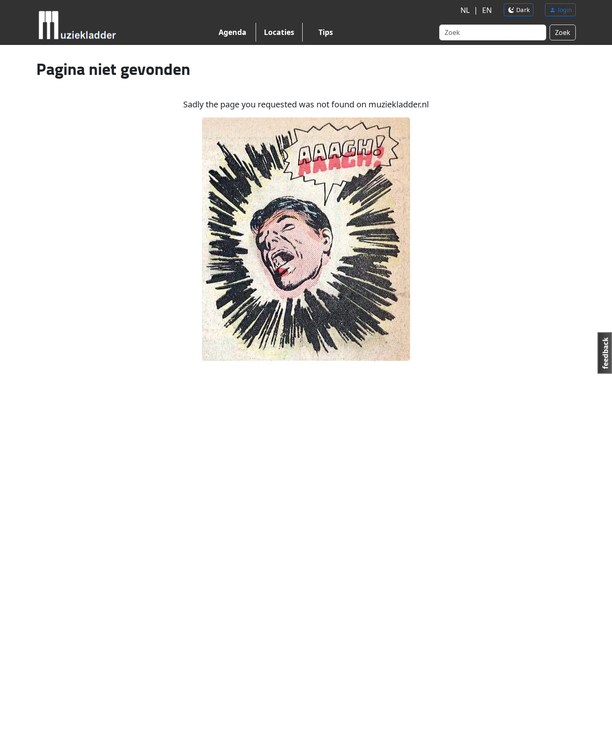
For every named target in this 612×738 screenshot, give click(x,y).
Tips (325, 32)
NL (465, 10)
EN (487, 10)
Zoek (562, 32)
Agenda (232, 32)
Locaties (279, 32)
